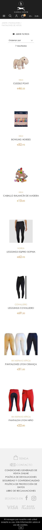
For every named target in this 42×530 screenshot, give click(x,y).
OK (21, 528)
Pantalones (14, 23)
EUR (36, 16)
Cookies (23, 525)
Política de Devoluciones (21, 477)
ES (30, 16)
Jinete (4, 23)
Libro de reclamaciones (21, 490)
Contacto (24, 464)
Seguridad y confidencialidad (21, 480)
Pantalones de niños (11, 25)
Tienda (23, 458)
